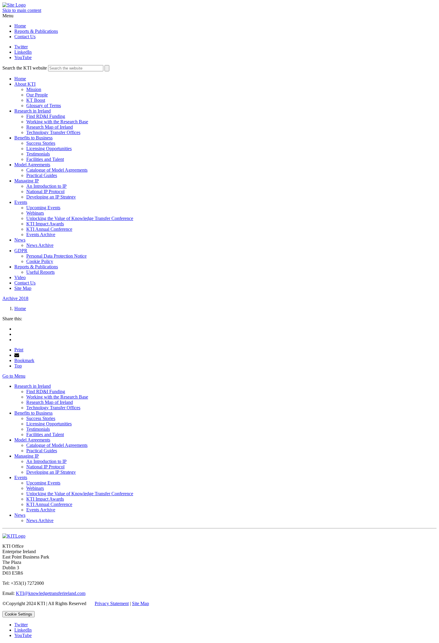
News (19, 239)
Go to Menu (13, 376)
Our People (37, 94)
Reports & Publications (36, 31)
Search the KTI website (24, 67)
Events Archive (40, 234)
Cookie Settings (18, 614)
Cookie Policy (39, 261)
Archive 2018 (15, 298)
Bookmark (24, 360)
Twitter (21, 46)
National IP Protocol (45, 191)
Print (18, 349)
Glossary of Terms (43, 105)
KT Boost (35, 100)
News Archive (39, 245)
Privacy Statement (112, 603)
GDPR (20, 250)
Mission (33, 89)
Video (20, 277)
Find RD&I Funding (45, 116)
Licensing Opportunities (49, 148)
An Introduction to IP (46, 186)
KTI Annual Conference (49, 229)
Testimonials (38, 153)
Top (18, 365)
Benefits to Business (33, 137)
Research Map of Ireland (49, 127)
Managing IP (26, 180)
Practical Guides (41, 175)
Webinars (35, 213)
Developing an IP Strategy (51, 196)
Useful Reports (40, 272)
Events (20, 202)
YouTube (23, 57)
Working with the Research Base (57, 121)
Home (20, 25)
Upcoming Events (43, 207)
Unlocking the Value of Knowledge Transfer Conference (79, 218)
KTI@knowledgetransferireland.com (50, 593)
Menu (7, 15)
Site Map (22, 288)
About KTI (25, 84)
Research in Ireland (32, 110)
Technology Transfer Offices (53, 132)
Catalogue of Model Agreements (57, 170)
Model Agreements (32, 164)
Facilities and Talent (45, 159)
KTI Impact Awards (45, 223)
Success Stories (40, 143)
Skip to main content (21, 10)
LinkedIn (23, 52)
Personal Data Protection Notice (56, 256)
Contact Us (25, 36)
